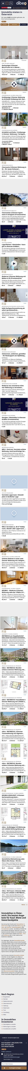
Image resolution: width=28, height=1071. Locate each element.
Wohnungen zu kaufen (9, 1026)
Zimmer (9, 927)
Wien (4, 1014)
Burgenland (6, 997)
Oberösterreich (7, 1003)
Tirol (4, 1010)
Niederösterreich (8, 1001)
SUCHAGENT (5, 24)
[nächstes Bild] (26, 52)
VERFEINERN (24, 24)
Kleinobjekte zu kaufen (9, 1024)
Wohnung (20, 925)
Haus (2, 927)
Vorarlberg (6, 1012)
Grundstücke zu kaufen (9, 1029)
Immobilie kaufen (19, 940)
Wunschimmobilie (9, 971)
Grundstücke (5, 929)
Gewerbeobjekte (16, 927)
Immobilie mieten (19, 955)
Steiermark (6, 1008)
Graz (24, 933)
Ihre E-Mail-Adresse (5, 1061)
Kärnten (5, 999)
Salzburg (5, 1005)
